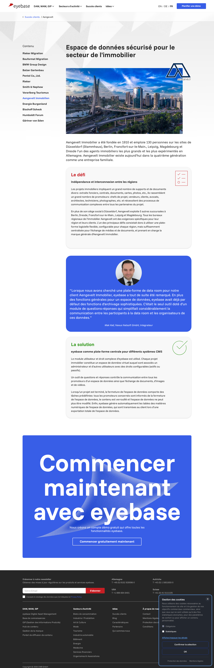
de (165, 6)
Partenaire (117, 626)
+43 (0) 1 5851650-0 (164, 582)
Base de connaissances (34, 618)
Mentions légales (151, 618)
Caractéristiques (120, 622)
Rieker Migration (33, 53)
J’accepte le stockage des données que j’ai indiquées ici (54, 597)
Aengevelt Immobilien (36, 98)
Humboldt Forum (33, 115)
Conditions (148, 626)
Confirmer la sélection (185, 644)
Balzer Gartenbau (33, 70)
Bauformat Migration (35, 59)
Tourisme (77, 630)
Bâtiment (77, 639)
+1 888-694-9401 (122, 592)
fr (171, 6)
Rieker (26, 81)
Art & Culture (79, 622)
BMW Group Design (34, 64)
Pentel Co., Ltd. (31, 75)
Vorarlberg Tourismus (36, 92)
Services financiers (82, 652)
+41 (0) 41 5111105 (164, 592)
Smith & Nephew (33, 87)
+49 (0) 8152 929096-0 (124, 582)
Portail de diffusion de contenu (37, 635)
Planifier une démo (191, 6)
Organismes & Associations (86, 656)
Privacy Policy (76, 597)
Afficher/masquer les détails (174, 638)
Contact (146, 613)
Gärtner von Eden (33, 120)
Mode (76, 626)
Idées (109, 6)
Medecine (78, 647)
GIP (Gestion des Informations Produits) (41, 622)
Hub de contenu (30, 626)
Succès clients (119, 613)
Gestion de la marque (33, 630)
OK (185, 651)
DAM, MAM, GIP (43, 6)
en (160, 6)
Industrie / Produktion (83, 618)
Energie (77, 643)
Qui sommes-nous (121, 630)
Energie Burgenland (35, 103)
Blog (114, 618)
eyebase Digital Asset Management (39, 613)
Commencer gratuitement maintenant (107, 541)
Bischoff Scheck (32, 109)
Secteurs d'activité (69, 6)
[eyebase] (19, 6)
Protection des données (154, 622)
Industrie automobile (83, 635)
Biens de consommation (85, 613)
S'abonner (95, 590)
